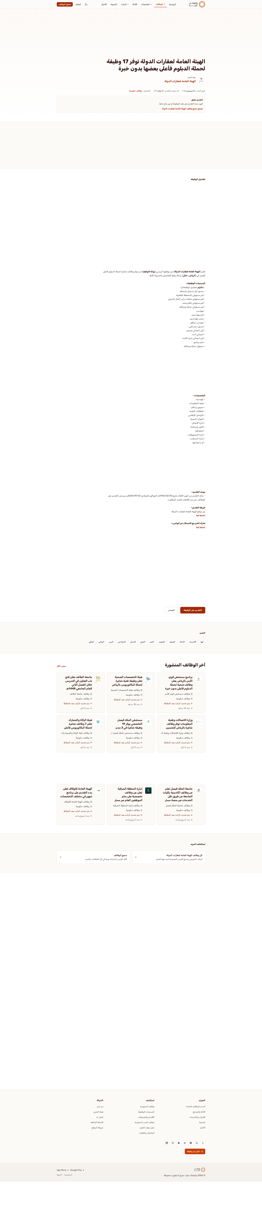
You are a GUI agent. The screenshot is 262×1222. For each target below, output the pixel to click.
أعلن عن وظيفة (193, 1151)
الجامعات (145, 4)
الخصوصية (68, 1175)
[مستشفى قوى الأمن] (198, 679)
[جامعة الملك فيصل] (198, 790)
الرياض (192, 275)
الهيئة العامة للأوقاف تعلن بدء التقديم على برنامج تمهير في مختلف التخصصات (76, 792)
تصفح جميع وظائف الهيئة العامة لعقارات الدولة (182, 108)
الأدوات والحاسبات (197, 1117)
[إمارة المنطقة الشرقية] (148, 790)
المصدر (171, 610)
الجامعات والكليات (146, 1133)
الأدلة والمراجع (199, 1112)
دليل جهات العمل (147, 1127)
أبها (202, 642)
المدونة (114, 4)
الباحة (182, 642)
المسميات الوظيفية (146, 1112)
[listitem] (202, 1142)
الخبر (152, 642)
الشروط (59, 1175)
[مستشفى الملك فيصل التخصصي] (148, 722)
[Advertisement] (131, 38)
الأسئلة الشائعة (97, 1122)
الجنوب (162, 642)
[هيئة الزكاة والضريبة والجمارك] (98, 722)
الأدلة (135, 4)
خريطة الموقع (97, 1127)
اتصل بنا (100, 1117)
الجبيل (172, 642)
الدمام (133, 642)
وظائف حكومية (135, 91)
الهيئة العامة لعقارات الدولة (180, 81)
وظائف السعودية (147, 1106)
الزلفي (91, 642)
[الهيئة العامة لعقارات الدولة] (201, 80)
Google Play (76, 1170)
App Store (61, 1170)
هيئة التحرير (98, 1112)
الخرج (142, 642)
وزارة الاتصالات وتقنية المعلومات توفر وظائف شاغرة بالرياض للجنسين (179, 723)
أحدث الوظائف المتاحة (195, 1106)
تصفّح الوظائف (64, 4)
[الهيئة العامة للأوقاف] (98, 790)
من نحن (100, 1106)
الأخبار (104, 4)
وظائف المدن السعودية (144, 1122)
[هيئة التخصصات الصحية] (148, 679)
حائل (185, 275)
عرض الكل (61, 666)
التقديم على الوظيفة (193, 610)
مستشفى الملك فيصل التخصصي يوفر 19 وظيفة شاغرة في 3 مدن (128, 723)
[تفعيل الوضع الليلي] (86, 4)
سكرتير (200, 287)
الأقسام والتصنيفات (146, 1117)
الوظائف (159, 4)
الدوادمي (122, 642)
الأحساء (192, 642)
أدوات (123, 4)
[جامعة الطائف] (98, 679)
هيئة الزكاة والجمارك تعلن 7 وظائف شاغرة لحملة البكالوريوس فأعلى (78, 723)
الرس (111, 642)
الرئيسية (172, 4)
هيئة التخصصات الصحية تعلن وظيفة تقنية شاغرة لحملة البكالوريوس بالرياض (127, 680)
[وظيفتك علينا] (197, 4)
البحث (78, 4)
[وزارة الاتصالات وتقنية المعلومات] (198, 722)
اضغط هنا (200, 515)
